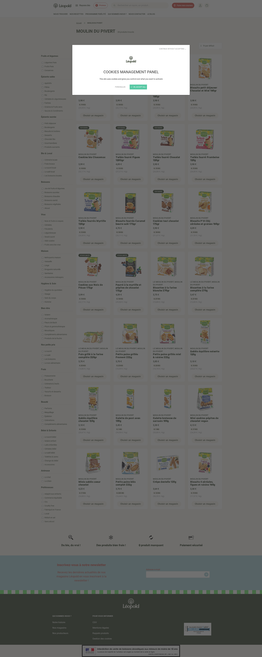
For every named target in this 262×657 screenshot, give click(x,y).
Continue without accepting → (172, 49)
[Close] (131, 328)
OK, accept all (139, 87)
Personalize (120, 87)
